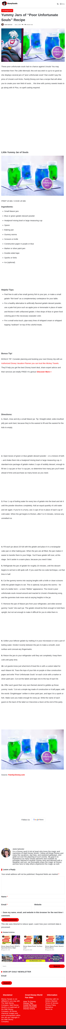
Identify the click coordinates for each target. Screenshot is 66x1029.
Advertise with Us (52, 999)
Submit (6, 983)
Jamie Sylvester (8, 24)
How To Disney (29, 1001)
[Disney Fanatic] (9, 4)
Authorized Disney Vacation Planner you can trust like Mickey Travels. (30, 363)
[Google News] (38, 820)
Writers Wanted (51, 1001)
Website (37, 904)
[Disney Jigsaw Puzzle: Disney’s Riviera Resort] (55, 940)
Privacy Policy (50, 1005)
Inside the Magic (30, 1005)
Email (4, 904)
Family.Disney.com (16, 775)
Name (4, 897)
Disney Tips (28, 1003)
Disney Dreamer (30, 1007)
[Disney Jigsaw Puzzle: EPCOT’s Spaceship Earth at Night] (11, 940)
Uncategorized (7, 10)
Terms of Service (51, 1003)
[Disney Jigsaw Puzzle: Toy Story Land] (33, 940)
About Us (48, 1009)
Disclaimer (49, 1007)
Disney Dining (29, 1009)
